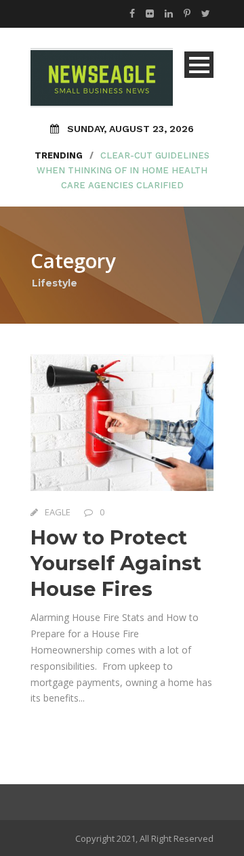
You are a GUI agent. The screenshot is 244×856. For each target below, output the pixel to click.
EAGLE (57, 512)
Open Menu (199, 64)
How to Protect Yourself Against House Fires (115, 563)
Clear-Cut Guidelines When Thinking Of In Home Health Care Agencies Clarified (123, 170)
